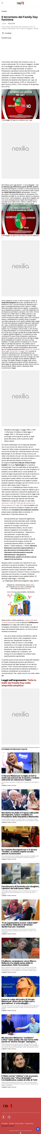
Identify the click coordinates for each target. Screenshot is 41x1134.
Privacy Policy (19, 1123)
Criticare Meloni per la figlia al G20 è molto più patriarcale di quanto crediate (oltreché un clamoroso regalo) (20, 778)
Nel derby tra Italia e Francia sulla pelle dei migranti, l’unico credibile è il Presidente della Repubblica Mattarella (20, 815)
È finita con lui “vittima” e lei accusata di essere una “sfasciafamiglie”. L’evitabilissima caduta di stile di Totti (20, 1078)
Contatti (11, 1123)
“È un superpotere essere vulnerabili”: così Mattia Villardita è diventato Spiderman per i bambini (20, 925)
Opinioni (4, 11)
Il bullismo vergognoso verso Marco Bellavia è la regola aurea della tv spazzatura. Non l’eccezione (19, 963)
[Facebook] (2, 1116)
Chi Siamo (5, 1123)
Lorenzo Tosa (6, 785)
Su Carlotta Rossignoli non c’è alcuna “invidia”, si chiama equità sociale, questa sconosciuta (19, 852)
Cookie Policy (29, 1123)
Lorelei (4, 23)
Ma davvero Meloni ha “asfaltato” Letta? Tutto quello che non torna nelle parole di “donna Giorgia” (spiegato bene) (20, 1040)
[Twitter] (8, 1116)
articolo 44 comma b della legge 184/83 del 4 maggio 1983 (20, 350)
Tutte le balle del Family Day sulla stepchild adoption (19, 683)
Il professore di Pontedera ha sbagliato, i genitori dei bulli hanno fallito (20, 887)
